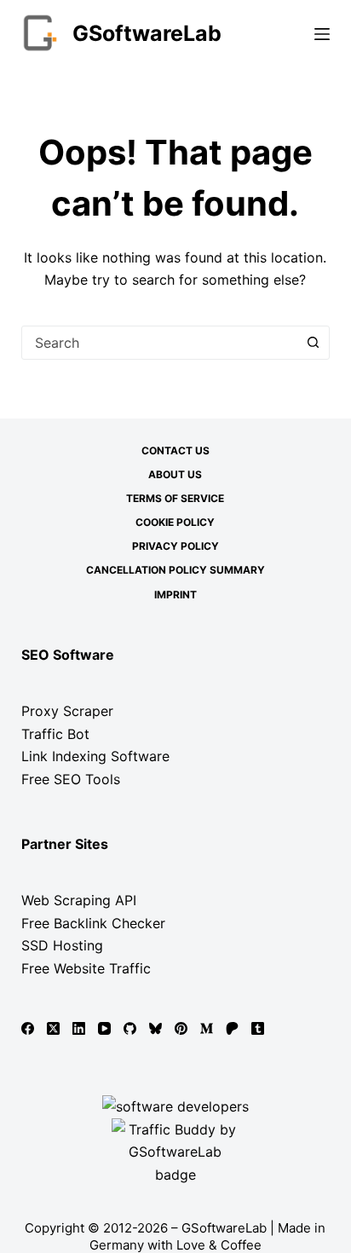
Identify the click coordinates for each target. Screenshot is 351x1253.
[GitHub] (130, 1028)
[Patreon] (232, 1028)
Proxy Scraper (67, 710)
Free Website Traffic (86, 968)
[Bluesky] (155, 1028)
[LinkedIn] (78, 1028)
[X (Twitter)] (53, 1028)
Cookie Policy (175, 522)
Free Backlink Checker (93, 923)
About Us (175, 474)
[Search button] (312, 342)
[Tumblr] (257, 1028)
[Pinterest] (181, 1028)
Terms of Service (175, 498)
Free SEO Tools (70, 779)
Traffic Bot (55, 733)
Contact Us (175, 450)
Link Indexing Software (95, 756)
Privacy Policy (175, 546)
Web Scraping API (78, 900)
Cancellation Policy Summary (175, 569)
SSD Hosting (62, 945)
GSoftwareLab (147, 33)
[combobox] (159, 343)
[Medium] (206, 1028)
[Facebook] (27, 1028)
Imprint (175, 594)
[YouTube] (104, 1028)
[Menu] (322, 34)
